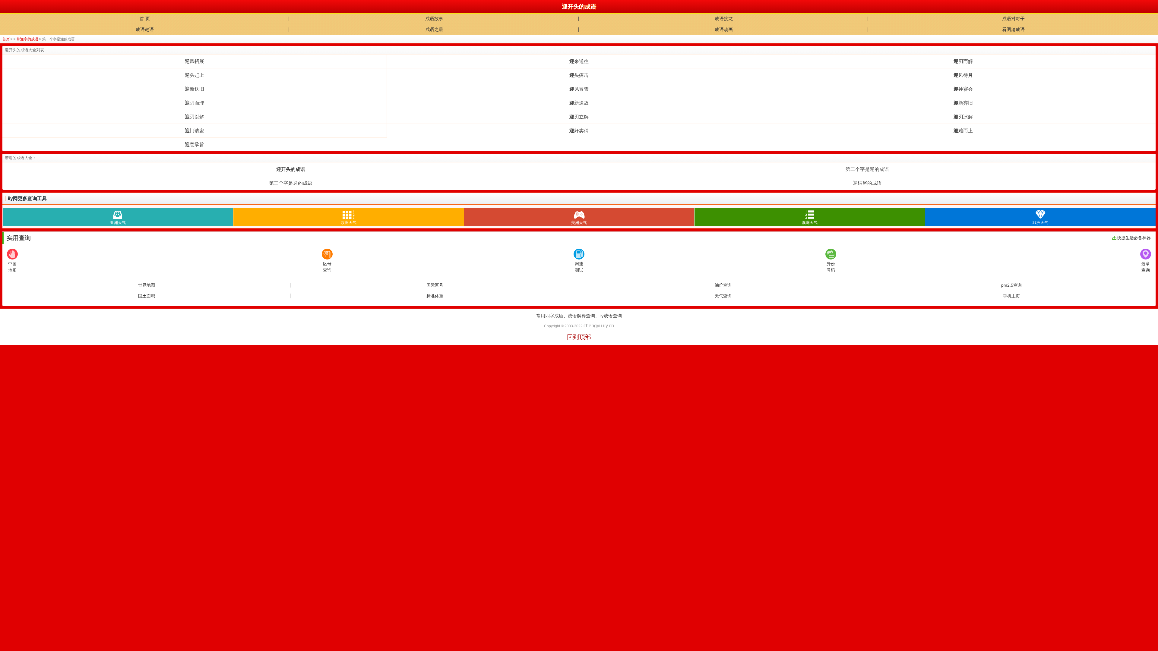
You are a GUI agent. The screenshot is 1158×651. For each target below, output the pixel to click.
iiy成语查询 (611, 315)
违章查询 (1145, 266)
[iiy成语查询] (6, 6)
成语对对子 (1013, 18)
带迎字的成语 (27, 39)
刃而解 (963, 61)
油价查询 (723, 285)
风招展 (194, 61)
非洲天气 (1040, 222)
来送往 (579, 61)
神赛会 (963, 89)
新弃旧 (963, 102)
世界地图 (146, 285)
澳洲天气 (810, 222)
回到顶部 (579, 337)
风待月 (963, 75)
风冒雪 (579, 89)
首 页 (145, 18)
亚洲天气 (118, 222)
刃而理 (194, 102)
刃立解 (579, 116)
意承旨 (194, 144)
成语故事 (434, 18)
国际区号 (434, 285)
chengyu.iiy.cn (599, 325)
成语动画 (724, 29)
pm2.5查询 (1011, 285)
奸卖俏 (579, 130)
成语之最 (434, 29)
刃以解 (194, 116)
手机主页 (1011, 296)
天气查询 (723, 296)
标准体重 (434, 296)
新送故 (579, 102)
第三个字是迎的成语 (290, 183)
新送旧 (194, 89)
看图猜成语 (1013, 29)
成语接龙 (724, 18)
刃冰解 (963, 116)
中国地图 (12, 266)
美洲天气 (579, 222)
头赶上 (194, 75)
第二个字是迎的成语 (867, 169)
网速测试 (579, 266)
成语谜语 (145, 29)
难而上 (963, 130)
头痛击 (579, 75)
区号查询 (327, 266)
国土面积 (146, 296)
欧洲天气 (348, 222)
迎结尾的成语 (867, 183)
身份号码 (831, 266)
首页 (6, 39)
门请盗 (194, 130)
